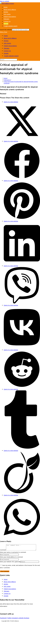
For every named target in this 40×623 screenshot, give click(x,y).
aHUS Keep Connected (33, 610)
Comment (3, 550)
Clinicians (6, 48)
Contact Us (7, 51)
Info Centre (7, 43)
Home (6, 36)
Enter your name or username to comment (13, 552)
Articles (6, 41)
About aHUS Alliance (10, 38)
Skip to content (4, 1)
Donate (6, 53)
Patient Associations (10, 46)
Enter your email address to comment (11, 557)
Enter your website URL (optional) (10, 562)
